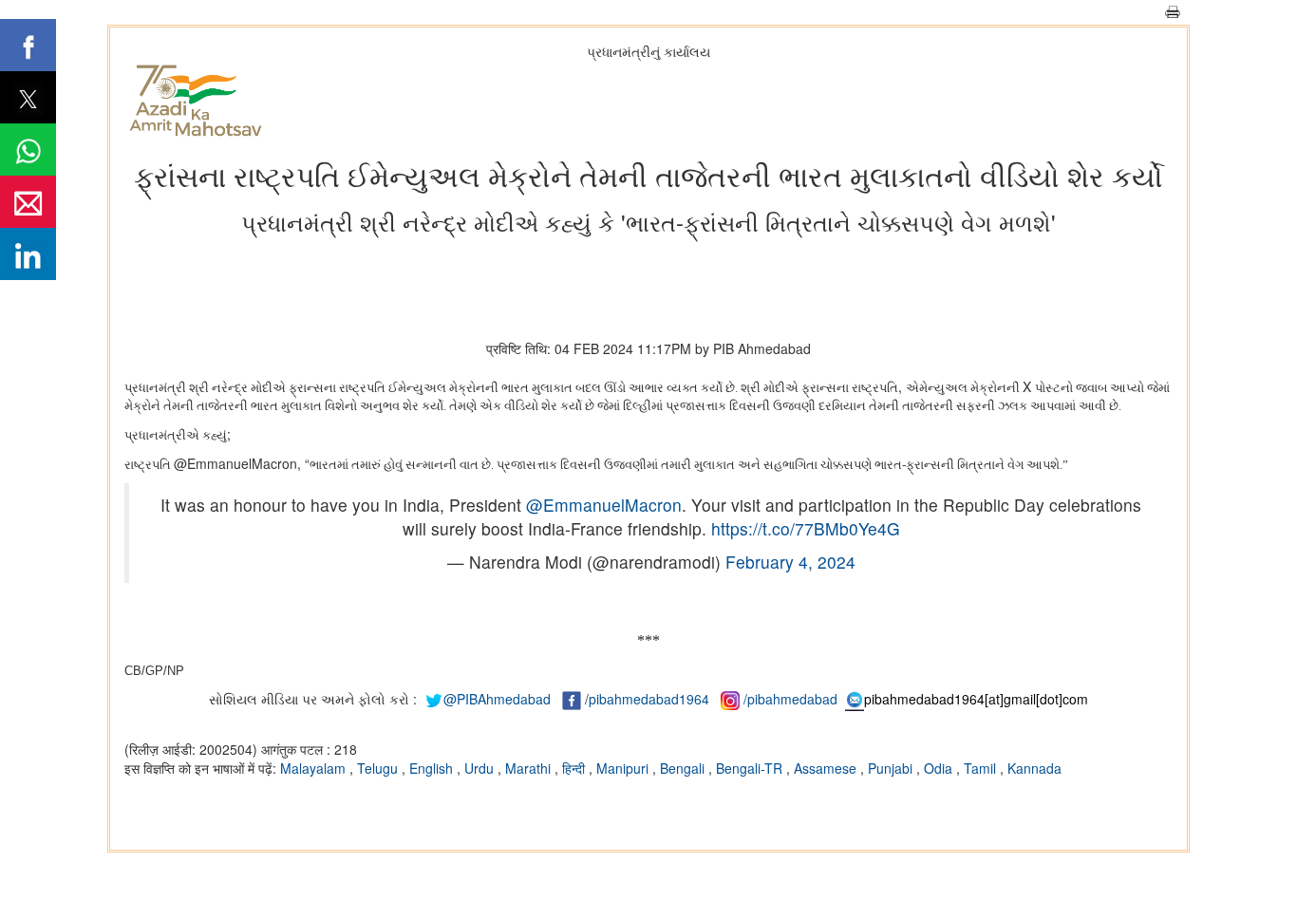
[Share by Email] (28, 202)
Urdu (481, 768)
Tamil (982, 768)
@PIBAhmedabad (497, 698)
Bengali (684, 768)
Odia (940, 768)
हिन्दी (575, 768)
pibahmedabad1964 (649, 698)
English (433, 768)
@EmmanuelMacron (604, 504)
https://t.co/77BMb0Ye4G (805, 528)
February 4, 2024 (790, 561)
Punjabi (892, 768)
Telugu (379, 768)
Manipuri (624, 768)
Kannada (1034, 768)
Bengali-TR (751, 768)
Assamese (827, 768)
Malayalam (314, 768)
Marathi (530, 768)
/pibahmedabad (790, 698)
